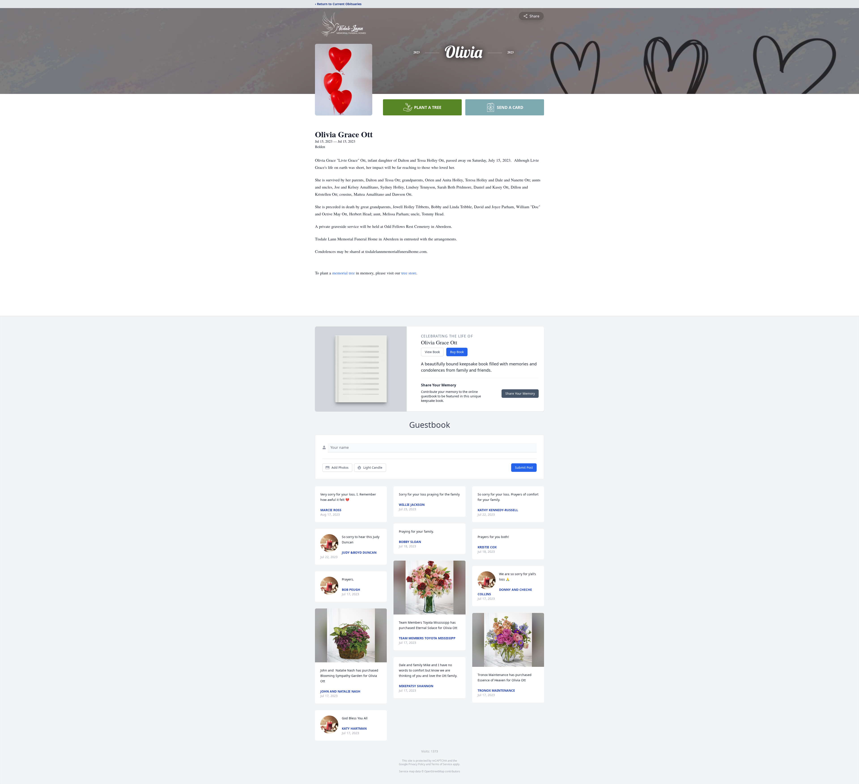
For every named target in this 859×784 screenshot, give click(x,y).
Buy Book (457, 352)
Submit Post (524, 467)
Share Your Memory (520, 393)
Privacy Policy (416, 764)
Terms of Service (441, 764)
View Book (432, 352)
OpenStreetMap (434, 771)
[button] (351, 635)
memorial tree (343, 272)
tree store (408, 272)
